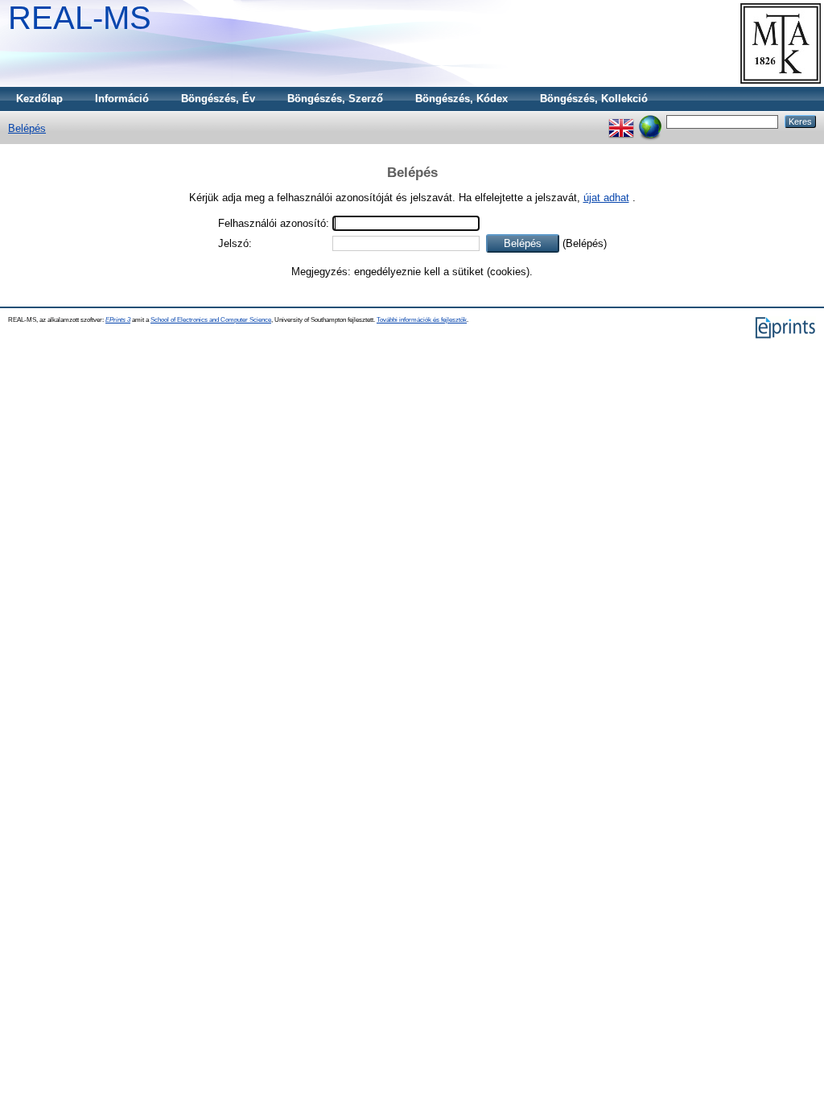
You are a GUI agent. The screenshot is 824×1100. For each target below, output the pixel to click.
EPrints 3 (117, 319)
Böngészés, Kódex (461, 99)
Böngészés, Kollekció (594, 99)
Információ (122, 99)
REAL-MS (79, 17)
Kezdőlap (39, 99)
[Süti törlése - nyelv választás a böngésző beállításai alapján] (650, 121)
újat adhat (606, 198)
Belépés (27, 128)
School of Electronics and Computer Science (210, 319)
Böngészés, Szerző (335, 99)
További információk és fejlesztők (422, 319)
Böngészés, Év (218, 99)
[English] (621, 121)
